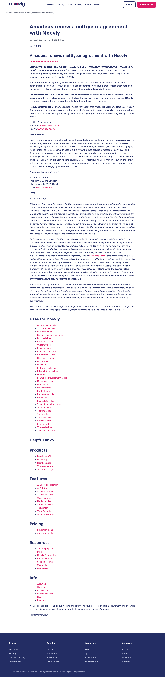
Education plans (45, 530)
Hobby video (43, 361)
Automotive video (46, 328)
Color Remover (44, 498)
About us (41, 584)
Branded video (44, 338)
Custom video (44, 345)
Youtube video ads (46, 430)
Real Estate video (45, 401)
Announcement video (47, 325)
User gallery (43, 565)
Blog (70, 5)
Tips (86, 653)
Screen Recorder (45, 504)
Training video (44, 411)
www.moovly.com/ (46, 129)
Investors (41, 600)
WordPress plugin (45, 469)
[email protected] (44, 187)
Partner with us (44, 558)
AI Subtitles (42, 488)
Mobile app (42, 459)
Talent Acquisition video (49, 404)
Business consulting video (50, 335)
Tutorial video (44, 417)
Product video (44, 391)
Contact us (42, 590)
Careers (41, 587)
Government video (46, 355)
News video (42, 384)
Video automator (45, 466)
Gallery (78, 5)
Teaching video (44, 407)
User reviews (43, 568)
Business (51, 649)
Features (50, 5)
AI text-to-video (45, 495)
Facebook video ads (46, 351)
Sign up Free (146, 4)
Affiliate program (45, 548)
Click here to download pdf (44, 61)
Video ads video (44, 427)
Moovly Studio (44, 463)
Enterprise (52, 657)
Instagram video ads (47, 368)
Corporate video (45, 341)
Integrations (15, 662)
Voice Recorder (44, 511)
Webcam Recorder (46, 514)
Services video (44, 420)
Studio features (45, 562)
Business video (44, 332)
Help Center (90, 657)
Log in (129, 4)
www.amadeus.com (49, 125)
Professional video (46, 394)
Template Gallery (17, 657)
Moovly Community (46, 555)
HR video (41, 364)
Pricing (61, 5)
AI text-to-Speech (46, 491)
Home (8, 13)
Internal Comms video (47, 371)
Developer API (44, 456)
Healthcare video (45, 358)
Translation (42, 508)
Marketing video (45, 381)
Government (53, 662)
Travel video (43, 414)
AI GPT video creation (47, 485)
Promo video (43, 397)
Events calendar (45, 594)
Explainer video (44, 348)
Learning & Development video (52, 378)
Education (52, 653)
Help (39, 597)
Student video (44, 424)
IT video (41, 374)
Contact (98, 5)
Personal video (44, 388)
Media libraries (44, 501)
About (88, 5)
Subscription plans (46, 533)
